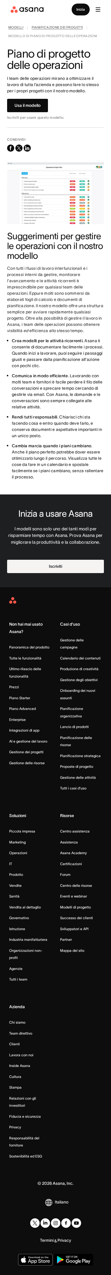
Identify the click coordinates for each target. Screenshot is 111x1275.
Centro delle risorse (76, 885)
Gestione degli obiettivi (79, 680)
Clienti (14, 1044)
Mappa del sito (72, 950)
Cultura (15, 1077)
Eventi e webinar (73, 896)
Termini (47, 1240)
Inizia (80, 9)
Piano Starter (19, 698)
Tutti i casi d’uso (73, 788)
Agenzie (15, 968)
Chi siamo (17, 1022)
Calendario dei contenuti (80, 658)
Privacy (15, 1127)
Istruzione (17, 929)
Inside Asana (19, 1066)
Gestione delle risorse (27, 763)
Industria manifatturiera (28, 939)
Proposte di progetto (76, 766)
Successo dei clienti (76, 918)
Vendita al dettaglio (25, 907)
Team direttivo (20, 1033)
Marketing (17, 842)
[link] (16, 28)
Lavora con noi (21, 1055)
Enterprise (17, 719)
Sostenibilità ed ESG (25, 1156)
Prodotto (16, 874)
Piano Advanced (22, 709)
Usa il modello (28, 105)
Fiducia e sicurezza (25, 1116)
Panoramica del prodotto (29, 647)
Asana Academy (73, 853)
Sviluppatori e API (74, 929)
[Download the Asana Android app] (73, 1260)
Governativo (19, 918)
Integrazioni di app (24, 730)
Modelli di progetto (75, 907)
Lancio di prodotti (74, 727)
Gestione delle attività (78, 777)
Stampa (15, 1087)
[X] (35, 1223)
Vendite (15, 885)
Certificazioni (71, 864)
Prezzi (14, 687)
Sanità (14, 896)
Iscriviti (55, 566)
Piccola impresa (22, 831)
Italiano (61, 1202)
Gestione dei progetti (26, 752)
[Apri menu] (98, 9)
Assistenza (69, 842)
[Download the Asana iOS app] (35, 1260)
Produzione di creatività (79, 669)
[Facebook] (66, 1223)
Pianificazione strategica (80, 756)
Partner (66, 939)
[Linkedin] (45, 1223)
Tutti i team (18, 979)
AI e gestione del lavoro (28, 741)
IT (10, 864)
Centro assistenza (75, 831)
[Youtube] (76, 1223)
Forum (65, 874)
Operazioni (18, 853)
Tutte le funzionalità (25, 658)
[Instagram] (55, 1223)
